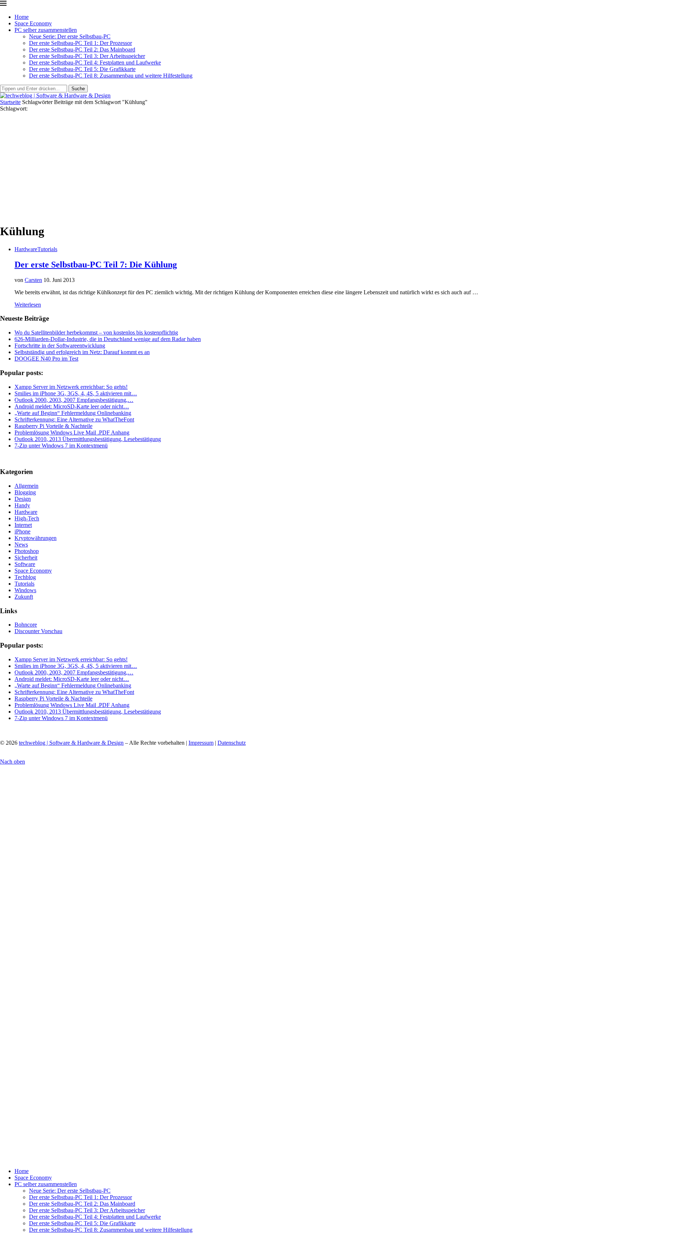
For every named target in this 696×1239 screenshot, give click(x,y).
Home (21, 17)
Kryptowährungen (35, 538)
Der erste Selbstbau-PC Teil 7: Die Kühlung (95, 264)
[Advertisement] (348, 166)
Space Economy (33, 23)
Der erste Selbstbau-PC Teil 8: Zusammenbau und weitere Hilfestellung (110, 75)
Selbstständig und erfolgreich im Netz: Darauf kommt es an (82, 352)
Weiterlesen (27, 305)
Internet (23, 525)
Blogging (25, 492)
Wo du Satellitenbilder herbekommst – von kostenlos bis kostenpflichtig (96, 332)
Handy (22, 505)
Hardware (25, 512)
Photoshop (26, 551)
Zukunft (23, 597)
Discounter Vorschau (38, 631)
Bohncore (25, 624)
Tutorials (24, 584)
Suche (78, 88)
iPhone (22, 531)
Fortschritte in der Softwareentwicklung (59, 345)
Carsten (33, 280)
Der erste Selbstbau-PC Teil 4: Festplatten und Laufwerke (95, 62)
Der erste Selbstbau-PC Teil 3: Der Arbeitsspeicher (87, 56)
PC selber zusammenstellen (45, 30)
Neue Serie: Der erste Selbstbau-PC (70, 36)
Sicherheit (25, 557)
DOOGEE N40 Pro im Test (46, 359)
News (21, 544)
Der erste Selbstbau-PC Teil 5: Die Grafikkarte (82, 69)
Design (22, 499)
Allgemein (26, 486)
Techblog (25, 577)
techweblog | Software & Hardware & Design (71, 743)
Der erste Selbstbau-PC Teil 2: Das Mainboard (82, 49)
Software (24, 564)
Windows (25, 590)
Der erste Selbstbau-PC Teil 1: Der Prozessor (80, 43)
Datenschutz (232, 743)
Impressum (201, 743)
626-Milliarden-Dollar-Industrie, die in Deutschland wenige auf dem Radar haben (107, 339)
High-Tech (26, 518)
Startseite (10, 102)
